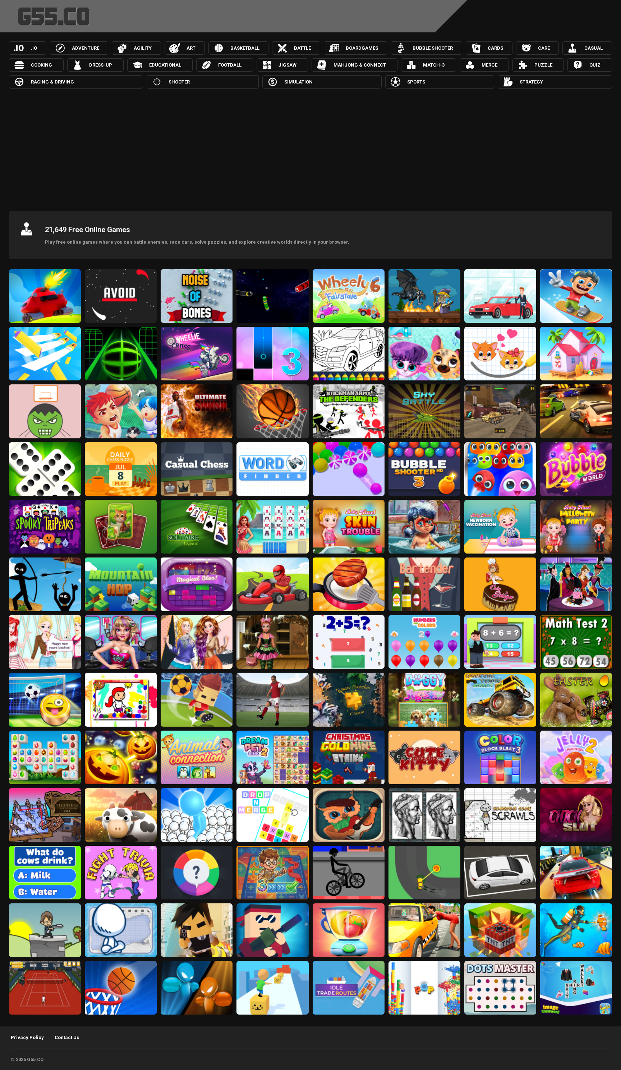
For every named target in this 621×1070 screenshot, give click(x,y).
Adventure (85, 48)
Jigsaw (287, 65)
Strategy (531, 82)
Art (191, 48)
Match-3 (434, 65)
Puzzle (543, 65)
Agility (143, 48)
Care (544, 48)
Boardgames (362, 48)
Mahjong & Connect (360, 65)
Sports (416, 82)
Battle (302, 48)
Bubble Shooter (433, 48)
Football (230, 65)
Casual (593, 48)
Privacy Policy (27, 1037)
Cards (495, 48)
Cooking (41, 65)
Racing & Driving (52, 82)
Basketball (244, 48)
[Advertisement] (310, 148)
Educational (165, 65)
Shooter (179, 82)
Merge (489, 65)
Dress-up (100, 65)
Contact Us (67, 1037)
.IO (34, 48)
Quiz (595, 65)
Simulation (298, 82)
